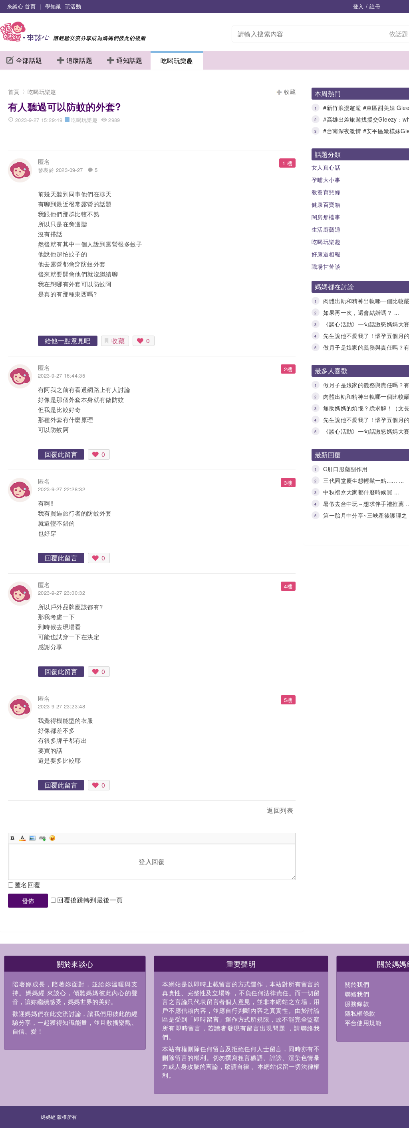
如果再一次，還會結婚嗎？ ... (361, 312)
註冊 (374, 6)
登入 (358, 6)
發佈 (28, 900)
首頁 (14, 92)
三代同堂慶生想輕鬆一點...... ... (363, 480)
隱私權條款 (360, 1013)
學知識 (53, 6)
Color (22, 838)
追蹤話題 (79, 60)
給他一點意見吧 (68, 340)
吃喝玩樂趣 (177, 60)
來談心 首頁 (21, 6)
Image (32, 838)
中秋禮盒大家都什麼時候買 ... (361, 492)
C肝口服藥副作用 (345, 469)
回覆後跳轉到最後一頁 (90, 899)
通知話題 (129, 60)
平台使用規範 (363, 1022)
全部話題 (29, 60)
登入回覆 (152, 861)
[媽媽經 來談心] (73, 39)
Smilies (52, 838)
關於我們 (357, 984)
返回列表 (280, 810)
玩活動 (73, 6)
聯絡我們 (357, 994)
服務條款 (357, 1003)
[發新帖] (25, 812)
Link (42, 838)
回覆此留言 (61, 454)
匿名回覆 (27, 884)
